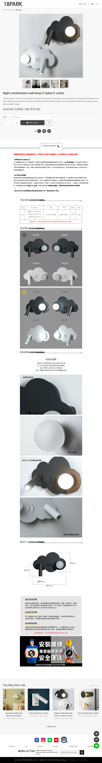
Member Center (85, 4)
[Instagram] (43, 740)
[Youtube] (56, 740)
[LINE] (50, 740)
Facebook (39, 131)
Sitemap (73, 760)
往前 (90, 686)
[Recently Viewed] (96, 734)
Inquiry (40, 746)
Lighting (11, 10)
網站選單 (97, 3)
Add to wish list (48, 122)
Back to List (52, 726)
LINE (44, 131)
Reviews (91, 746)
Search (88, 4)
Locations (11, 746)
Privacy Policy (83, 760)
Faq (26, 746)
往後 (97, 686)
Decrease (5, 122)
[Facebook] (37, 740)
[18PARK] (13, 3)
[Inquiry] (96, 740)
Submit (82, 752)
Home (5, 10)
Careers (55, 746)
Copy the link (49, 131)
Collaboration (73, 746)
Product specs (15, 117)
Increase (17, 122)
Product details (49, 145)
